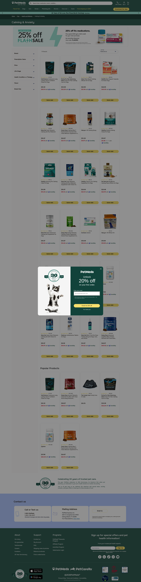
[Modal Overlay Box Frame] (70, 291)
